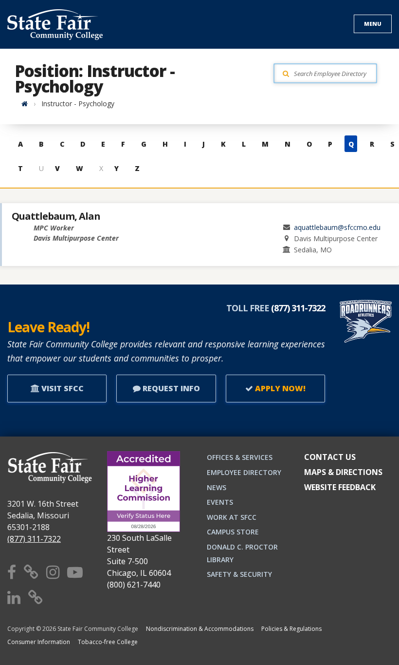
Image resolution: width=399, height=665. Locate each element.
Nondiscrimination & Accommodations (200, 629)
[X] (31, 571)
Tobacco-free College (108, 642)
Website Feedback (340, 487)
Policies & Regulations (291, 629)
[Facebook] (11, 571)
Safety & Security (239, 574)
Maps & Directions (343, 472)
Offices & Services (239, 457)
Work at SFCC (231, 517)
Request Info (170, 388)
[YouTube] (75, 571)
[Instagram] (52, 571)
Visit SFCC (61, 388)
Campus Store (233, 531)
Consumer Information (38, 642)
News (216, 487)
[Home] (24, 103)
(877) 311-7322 (34, 538)
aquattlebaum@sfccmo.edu (337, 227)
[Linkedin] (13, 597)
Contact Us (330, 457)
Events (220, 502)
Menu (372, 23)
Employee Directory (244, 472)
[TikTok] (35, 597)
